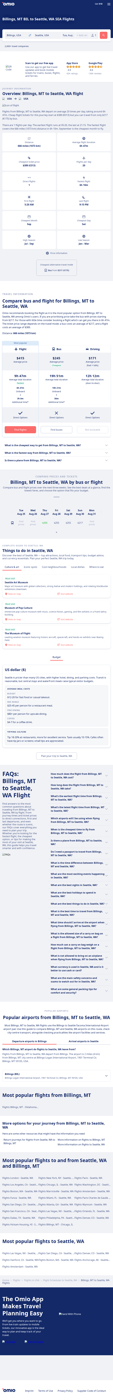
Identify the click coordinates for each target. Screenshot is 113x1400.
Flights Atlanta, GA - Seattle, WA (55, 1204)
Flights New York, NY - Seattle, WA (56, 1178)
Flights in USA (31, 1280)
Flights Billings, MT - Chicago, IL (55, 1224)
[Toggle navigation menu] (109, 4)
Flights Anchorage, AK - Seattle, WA (93, 1260)
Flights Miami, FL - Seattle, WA (54, 1197)
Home (5, 1280)
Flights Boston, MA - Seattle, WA (19, 1191)
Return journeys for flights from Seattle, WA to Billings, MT (29, 1141)
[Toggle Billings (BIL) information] (106, 1076)
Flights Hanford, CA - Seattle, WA (20, 1260)
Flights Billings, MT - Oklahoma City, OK (24, 1107)
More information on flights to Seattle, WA (81, 1144)
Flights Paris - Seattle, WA (88, 1178)
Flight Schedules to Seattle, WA (60, 1280)
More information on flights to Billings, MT (81, 1139)
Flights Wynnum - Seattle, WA (90, 1204)
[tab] (11, 567)
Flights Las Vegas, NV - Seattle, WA (57, 1211)
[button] (68, 35)
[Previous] (11, 512)
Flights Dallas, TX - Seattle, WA (18, 1217)
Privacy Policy (65, 1390)
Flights (16, 1280)
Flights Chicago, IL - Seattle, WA (55, 1184)
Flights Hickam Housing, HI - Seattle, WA (24, 1224)
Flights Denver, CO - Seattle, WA (91, 1217)
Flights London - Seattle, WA (17, 1178)
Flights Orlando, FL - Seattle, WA (91, 1211)
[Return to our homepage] (8, 4)
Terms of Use (45, 1390)
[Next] (101, 512)
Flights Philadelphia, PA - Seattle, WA (58, 1217)
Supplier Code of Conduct (91, 1390)
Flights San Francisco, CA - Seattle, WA (23, 1211)
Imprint (29, 1390)
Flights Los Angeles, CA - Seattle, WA (22, 1184)
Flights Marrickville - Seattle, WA (56, 1191)
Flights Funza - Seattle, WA (16, 1197)
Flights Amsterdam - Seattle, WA (92, 1191)
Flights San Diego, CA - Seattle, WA (21, 1204)
